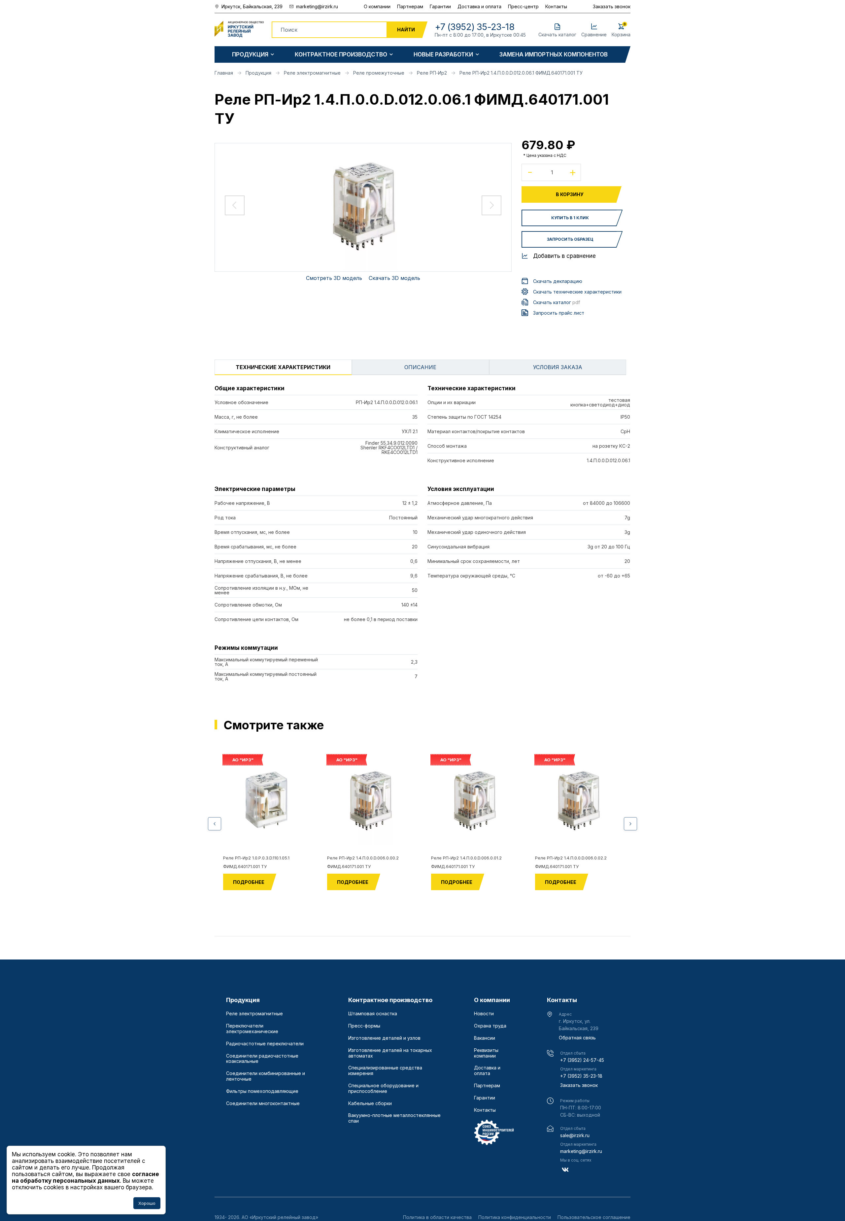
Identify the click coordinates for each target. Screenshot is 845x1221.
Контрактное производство (341, 54)
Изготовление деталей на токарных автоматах (390, 1053)
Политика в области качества (437, 1217)
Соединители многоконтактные (263, 1103)
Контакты (556, 6)
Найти (406, 29)
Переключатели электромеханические (252, 1028)
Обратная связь (577, 1037)
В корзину (570, 194)
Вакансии (484, 1038)
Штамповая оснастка (372, 1013)
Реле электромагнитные (254, 1013)
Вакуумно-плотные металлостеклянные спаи (394, 1118)
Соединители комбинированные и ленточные (265, 1076)
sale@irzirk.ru (575, 1135)
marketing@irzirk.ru (581, 1151)
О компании (377, 6)
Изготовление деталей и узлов (384, 1038)
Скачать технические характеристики (577, 292)
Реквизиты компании (486, 1053)
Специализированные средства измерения (385, 1070)
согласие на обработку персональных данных (85, 1177)
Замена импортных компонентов (553, 54)
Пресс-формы (364, 1026)
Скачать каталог (556, 302)
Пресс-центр (523, 6)
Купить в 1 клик (570, 217)
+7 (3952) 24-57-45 (582, 1060)
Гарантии (440, 6)
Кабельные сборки (370, 1103)
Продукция (250, 54)
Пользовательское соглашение (594, 1217)
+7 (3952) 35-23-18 (581, 1076)
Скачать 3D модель (394, 278)
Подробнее (248, 882)
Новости (484, 1013)
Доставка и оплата (479, 6)
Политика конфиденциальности (514, 1217)
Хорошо (146, 1203)
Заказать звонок (611, 6)
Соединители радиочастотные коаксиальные (262, 1058)
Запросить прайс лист (558, 313)
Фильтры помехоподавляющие (262, 1091)
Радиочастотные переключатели (265, 1043)
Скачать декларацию (557, 281)
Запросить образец (570, 239)
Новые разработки (443, 54)
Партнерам (410, 6)
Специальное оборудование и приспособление (383, 1088)
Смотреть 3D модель (334, 278)
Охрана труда (490, 1026)
